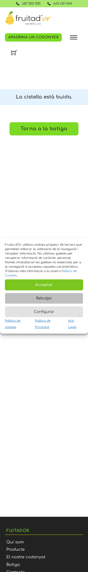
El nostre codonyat (25, 557)
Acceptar (44, 285)
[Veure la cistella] (14, 53)
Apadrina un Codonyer (33, 37)
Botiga (13, 564)
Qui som (15, 542)
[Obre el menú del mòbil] (73, 37)
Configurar (44, 311)
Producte (15, 549)
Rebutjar (44, 298)
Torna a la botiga (44, 129)
